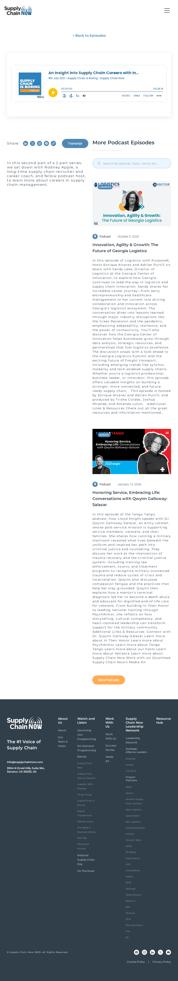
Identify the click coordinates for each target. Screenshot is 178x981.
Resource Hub (163, 721)
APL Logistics (133, 821)
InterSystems (133, 870)
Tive (128, 931)
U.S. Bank (131, 770)
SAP (128, 907)
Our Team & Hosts (63, 742)
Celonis (130, 834)
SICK (128, 919)
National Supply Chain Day (86, 860)
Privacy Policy (162, 961)
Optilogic (131, 888)
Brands (81, 756)
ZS (127, 937)
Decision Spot (133, 840)
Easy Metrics (133, 858)
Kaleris (129, 876)
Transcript (75, 143)
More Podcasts (108, 680)
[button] (167, 10)
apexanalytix (132, 815)
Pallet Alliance (134, 894)
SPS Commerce (134, 925)
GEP (128, 864)
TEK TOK (82, 838)
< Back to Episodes (89, 35)
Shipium (130, 913)
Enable (130, 764)
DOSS (129, 846)
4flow (129, 787)
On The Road (85, 871)
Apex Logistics (134, 809)
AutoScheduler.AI (135, 827)
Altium (129, 793)
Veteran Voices (85, 821)
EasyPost (130, 758)
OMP (128, 882)
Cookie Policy (136, 961)
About (62, 730)
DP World (131, 852)
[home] (18, 10)
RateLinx (130, 900)
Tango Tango (84, 794)
